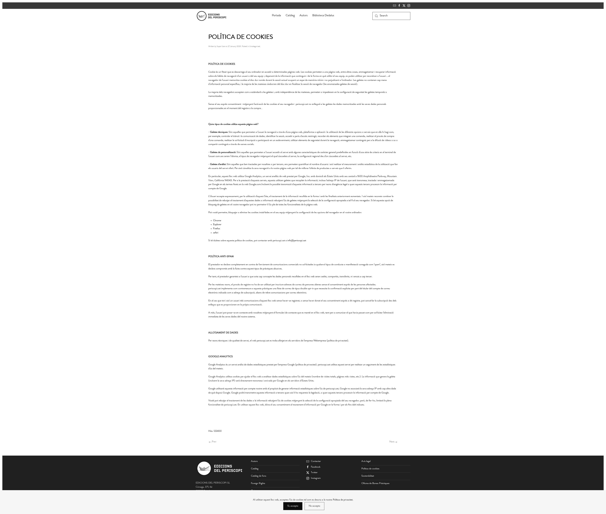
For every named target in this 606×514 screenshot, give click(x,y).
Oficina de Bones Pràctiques (375, 483)
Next (391, 442)
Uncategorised (254, 47)
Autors (304, 15)
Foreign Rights (258, 483)
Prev (214, 442)
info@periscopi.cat (296, 240)
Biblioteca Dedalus (323, 15)
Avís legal (366, 461)
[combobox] (391, 16)
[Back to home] (212, 16)
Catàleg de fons (258, 476)
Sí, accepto (292, 506)
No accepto (314, 506)
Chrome (217, 220)
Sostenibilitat (367, 476)
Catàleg (290, 15)
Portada (276, 15)
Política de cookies (370, 469)
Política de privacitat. (343, 500)
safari (215, 233)
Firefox (216, 228)
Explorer (217, 224)
